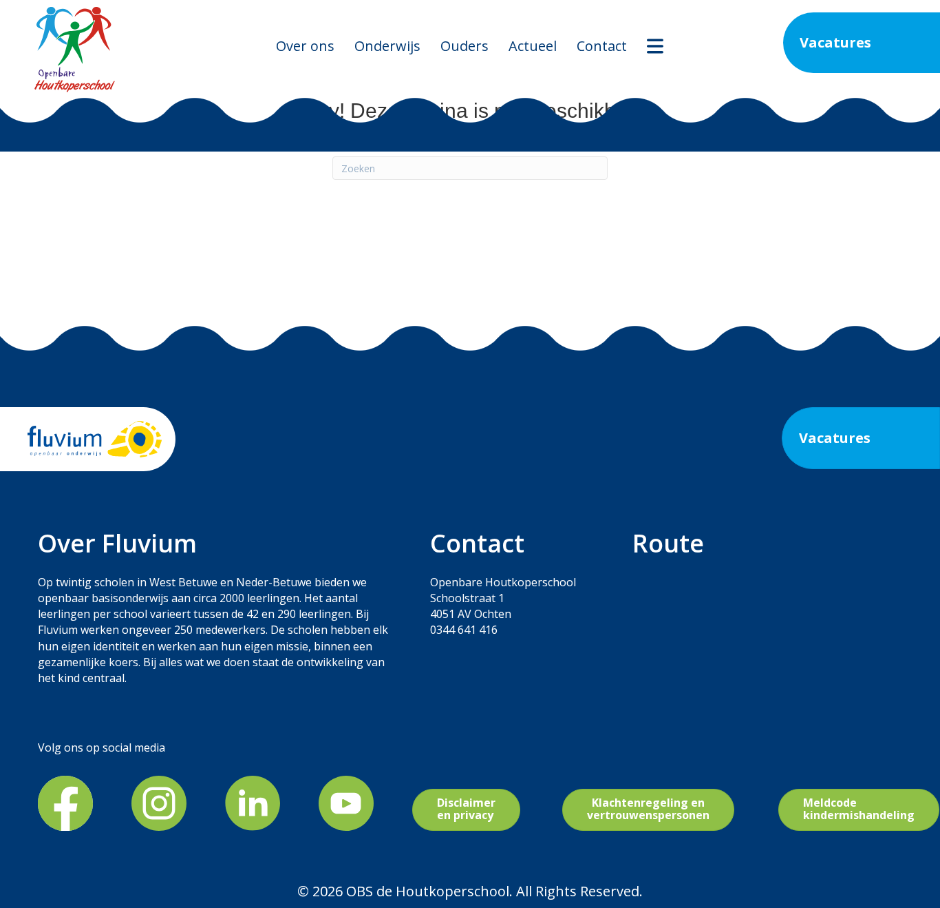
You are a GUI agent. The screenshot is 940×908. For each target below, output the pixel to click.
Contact (602, 46)
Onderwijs (387, 46)
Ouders (464, 46)
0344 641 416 (464, 629)
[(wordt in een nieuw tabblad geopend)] (65, 801)
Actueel (533, 46)
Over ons (305, 46)
